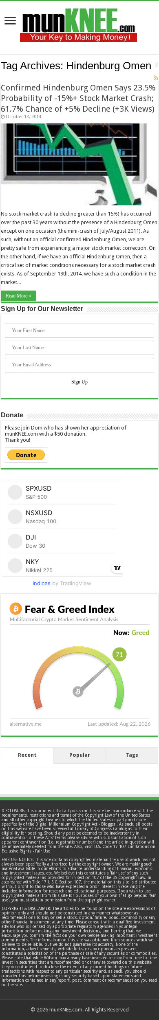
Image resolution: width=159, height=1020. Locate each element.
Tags (132, 755)
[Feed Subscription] (156, 78)
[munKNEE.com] (78, 22)
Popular (79, 755)
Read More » (18, 296)
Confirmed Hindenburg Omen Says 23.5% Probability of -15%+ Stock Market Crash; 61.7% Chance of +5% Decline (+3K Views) (78, 98)
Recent (27, 755)
